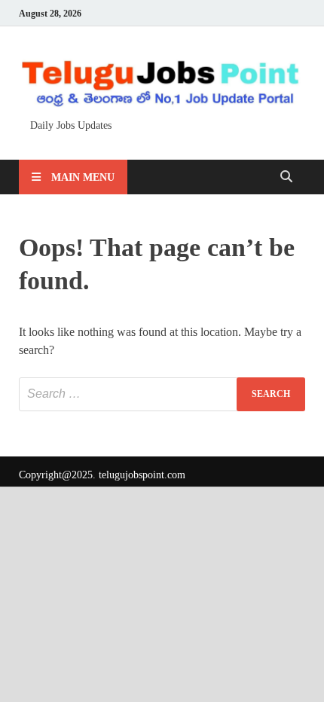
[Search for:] (162, 394)
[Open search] (286, 177)
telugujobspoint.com (142, 475)
